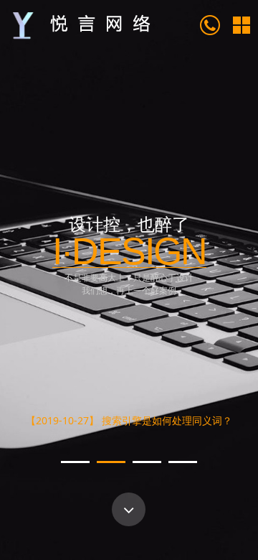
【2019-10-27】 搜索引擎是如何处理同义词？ (129, 417)
